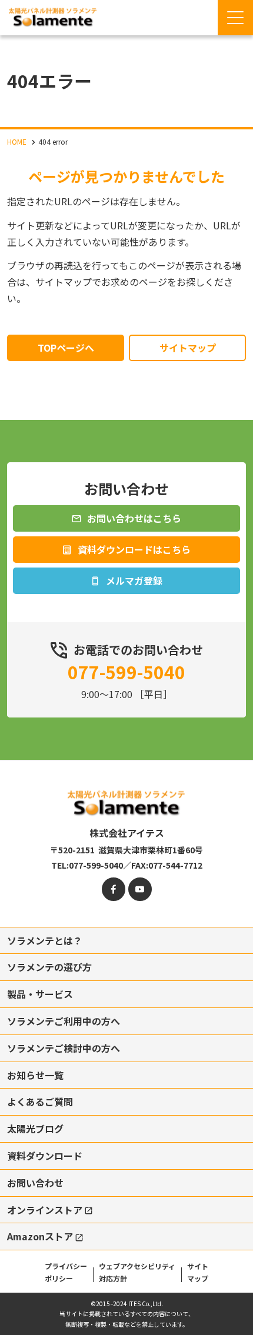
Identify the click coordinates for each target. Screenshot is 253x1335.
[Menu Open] (235, 17)
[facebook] (113, 889)
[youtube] (140, 889)
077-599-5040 (126, 672)
